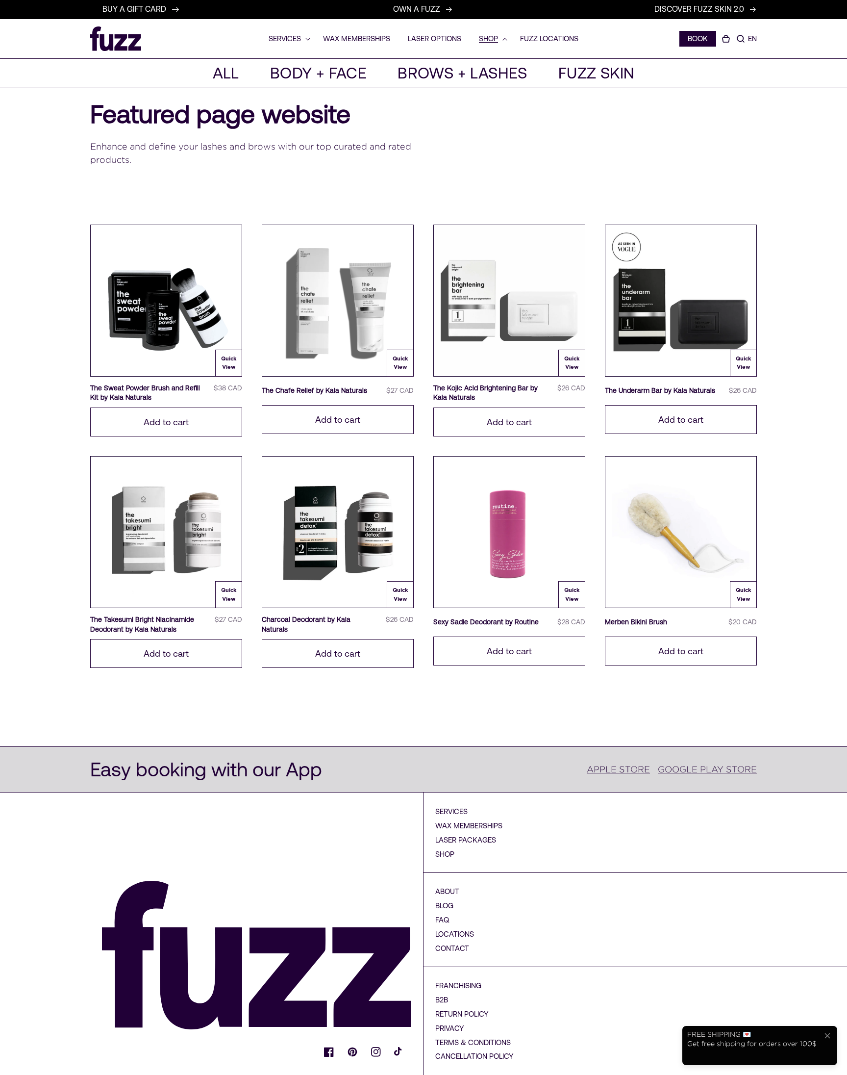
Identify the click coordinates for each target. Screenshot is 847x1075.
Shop (444, 854)
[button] (741, 39)
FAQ (442, 920)
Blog (444, 905)
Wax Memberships (468, 825)
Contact (452, 948)
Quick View (229, 363)
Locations (454, 934)
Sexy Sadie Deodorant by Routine (486, 622)
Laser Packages (465, 840)
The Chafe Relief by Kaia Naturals (314, 390)
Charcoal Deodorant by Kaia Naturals (306, 624)
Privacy (449, 1028)
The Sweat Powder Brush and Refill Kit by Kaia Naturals (145, 393)
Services (451, 811)
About (447, 891)
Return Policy (462, 1014)
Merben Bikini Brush (636, 622)
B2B (441, 1000)
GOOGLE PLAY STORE (707, 769)
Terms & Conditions (473, 1042)
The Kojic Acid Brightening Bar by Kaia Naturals (485, 393)
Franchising (458, 985)
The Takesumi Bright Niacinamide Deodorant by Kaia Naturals (142, 624)
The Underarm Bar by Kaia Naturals (660, 390)
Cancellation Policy (474, 1056)
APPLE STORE (618, 769)
